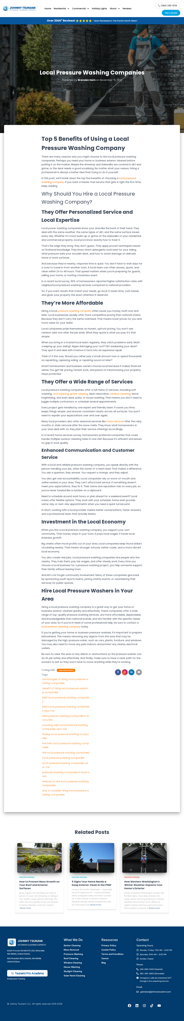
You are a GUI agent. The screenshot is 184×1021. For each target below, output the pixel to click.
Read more (25, 908)
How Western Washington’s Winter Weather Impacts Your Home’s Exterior (143, 885)
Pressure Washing (66, 670)
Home (48, 8)
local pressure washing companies (63, 758)
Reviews (127, 8)
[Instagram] (144, 1005)
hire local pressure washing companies (65, 752)
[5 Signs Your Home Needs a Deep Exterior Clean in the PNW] (92, 857)
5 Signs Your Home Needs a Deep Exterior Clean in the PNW (91, 883)
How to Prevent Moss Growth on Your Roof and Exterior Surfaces (39, 885)
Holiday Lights (99, 8)
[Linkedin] (136, 1005)
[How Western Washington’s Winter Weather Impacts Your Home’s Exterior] (144, 857)
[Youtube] (159, 1005)
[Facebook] (129, 1005)
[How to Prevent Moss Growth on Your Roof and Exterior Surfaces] (39, 857)
